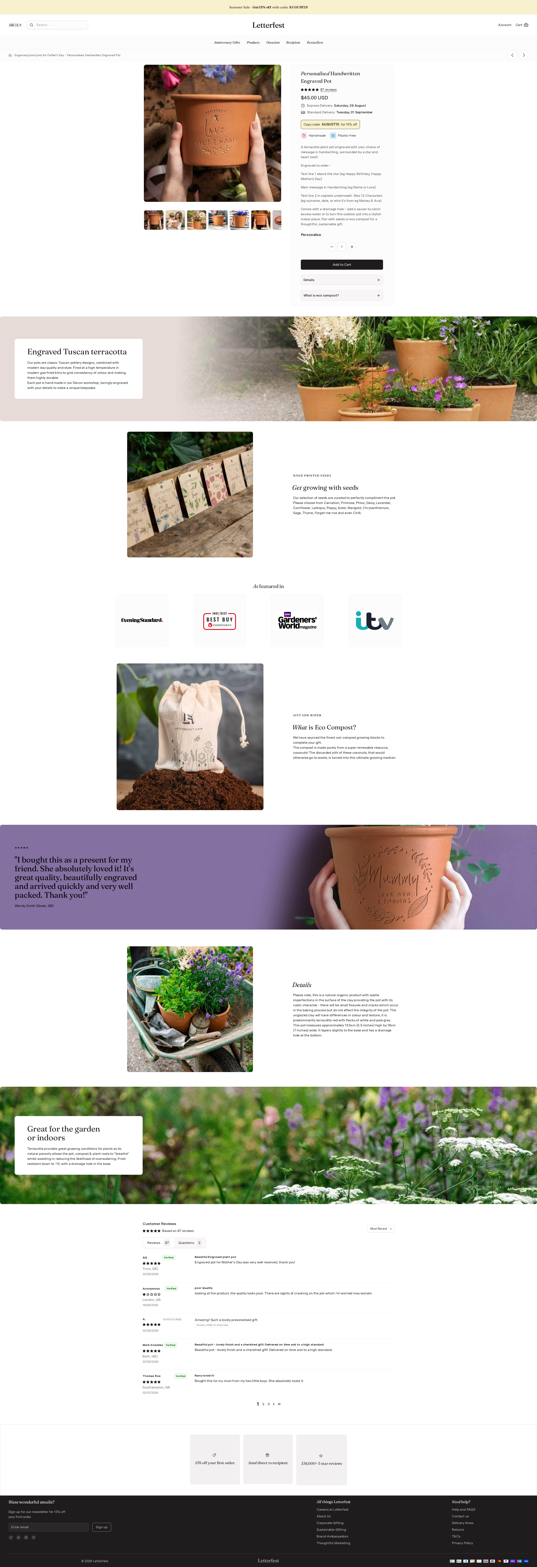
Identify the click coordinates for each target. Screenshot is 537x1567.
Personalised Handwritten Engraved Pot (93, 55)
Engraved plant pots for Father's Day (39, 55)
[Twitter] (10, 1537)
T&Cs (456, 1536)
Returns (458, 1530)
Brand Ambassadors (332, 1536)
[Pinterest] (33, 1537)
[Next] (272, 133)
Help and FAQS (463, 1509)
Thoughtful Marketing (333, 1543)
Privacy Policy (462, 1543)
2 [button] (263, 1404)
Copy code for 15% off (330, 124)
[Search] (31, 25)
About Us (324, 1516)
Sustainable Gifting (331, 1530)
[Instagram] (26, 1537)
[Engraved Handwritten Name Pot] (524, 55)
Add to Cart (342, 265)
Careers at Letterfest (333, 1509)
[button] (310, 90)
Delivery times (462, 1523)
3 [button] (269, 1404)
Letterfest (100, 1561)
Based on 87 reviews (178, 1231)
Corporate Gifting (330, 1523)
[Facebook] (18, 1537)
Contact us (460, 1516)
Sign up (102, 1527)
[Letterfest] (268, 24)
